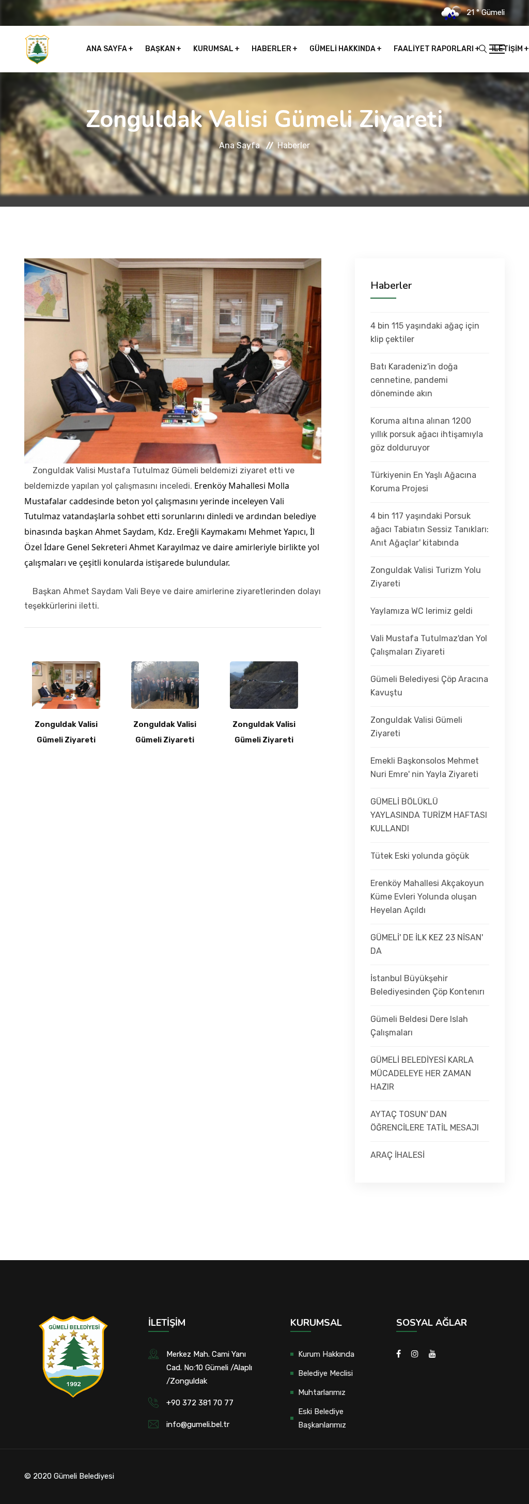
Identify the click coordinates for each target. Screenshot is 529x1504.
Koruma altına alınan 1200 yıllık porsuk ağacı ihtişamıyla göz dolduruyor (426, 434)
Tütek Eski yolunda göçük (419, 856)
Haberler (271, 48)
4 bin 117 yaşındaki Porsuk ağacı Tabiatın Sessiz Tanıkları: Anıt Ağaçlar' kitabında (429, 529)
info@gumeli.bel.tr (197, 1424)
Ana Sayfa (106, 48)
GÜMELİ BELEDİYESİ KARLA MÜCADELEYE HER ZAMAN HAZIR (422, 1073)
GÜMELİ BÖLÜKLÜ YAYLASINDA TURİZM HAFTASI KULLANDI (428, 815)
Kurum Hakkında (326, 1354)
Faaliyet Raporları (434, 48)
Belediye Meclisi (325, 1373)
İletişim (507, 48)
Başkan (160, 48)
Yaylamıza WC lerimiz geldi (421, 611)
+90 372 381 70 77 (200, 1402)
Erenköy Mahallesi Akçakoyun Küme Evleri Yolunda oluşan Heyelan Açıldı (427, 896)
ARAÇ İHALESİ (397, 1155)
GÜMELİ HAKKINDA (342, 48)
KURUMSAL (213, 48)
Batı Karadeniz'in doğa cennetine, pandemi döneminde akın (414, 380)
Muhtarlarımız (322, 1392)
